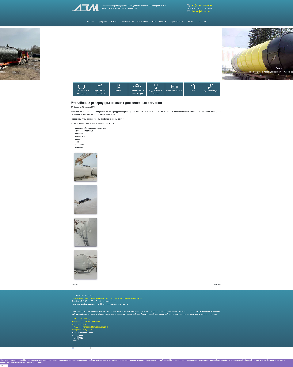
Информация (157, 22)
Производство (128, 22)
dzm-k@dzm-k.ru (108, 301)
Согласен (4, 365)
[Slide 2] (146, 76)
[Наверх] (289, 362)
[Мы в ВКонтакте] (81, 337)
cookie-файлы (245, 360)
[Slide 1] (142, 76)
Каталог (114, 22)
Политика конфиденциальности (85, 304)
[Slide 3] (150, 76)
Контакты (191, 22)
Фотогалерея (143, 22)
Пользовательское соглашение (114, 304)
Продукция (102, 22)
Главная (90, 22)
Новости (202, 22)
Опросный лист (176, 22)
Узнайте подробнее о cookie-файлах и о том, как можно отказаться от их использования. (179, 314)
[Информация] (164, 21)
